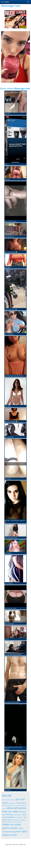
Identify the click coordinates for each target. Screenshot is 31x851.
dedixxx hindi (9, 835)
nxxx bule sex (6, 799)
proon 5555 (21, 831)
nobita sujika (11, 803)
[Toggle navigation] (28, 2)
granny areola (9, 828)
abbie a (13, 799)
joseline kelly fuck (7, 805)
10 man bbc (21, 803)
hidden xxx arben (11, 824)
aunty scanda (17, 814)
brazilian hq (19, 817)
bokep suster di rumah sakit (13, 822)
